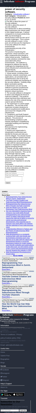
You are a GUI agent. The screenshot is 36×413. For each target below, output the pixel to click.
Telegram (5, 380)
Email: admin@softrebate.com (11, 345)
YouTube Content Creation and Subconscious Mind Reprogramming (19, 201)
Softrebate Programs (19, 1)
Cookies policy (10, 338)
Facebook (5, 370)
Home (2, 352)
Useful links (4, 348)
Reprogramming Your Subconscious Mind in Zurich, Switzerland (19, 197)
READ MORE (18, 256)
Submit (8, 183)
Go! (23, 193)
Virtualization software (21, 14)
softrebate (31, 257)
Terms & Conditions (8, 334)
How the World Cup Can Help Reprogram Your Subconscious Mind (19, 208)
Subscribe (23, 410)
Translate (3, 398)
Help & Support (6, 384)
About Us (3, 387)
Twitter (4, 377)
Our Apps (4, 391)
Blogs (2, 363)
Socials (3, 366)
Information (4, 325)
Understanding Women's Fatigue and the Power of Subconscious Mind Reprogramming (19, 230)
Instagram (6, 373)
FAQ (18, 338)
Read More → (7, 269)
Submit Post (5, 356)
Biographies (4, 359)
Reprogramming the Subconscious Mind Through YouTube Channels (18, 205)
